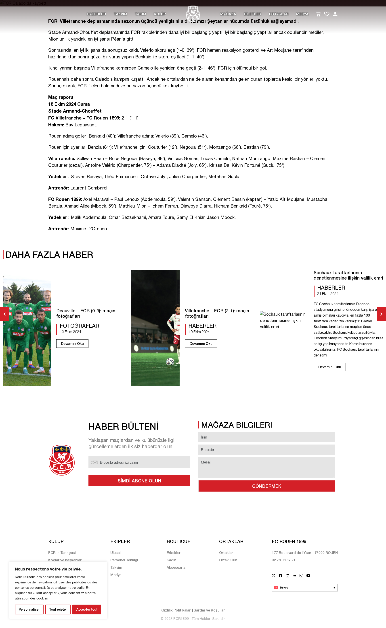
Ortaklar (278, 14)
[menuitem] (305, 587)
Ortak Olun (228, 560)
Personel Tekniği (124, 560)
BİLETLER (252, 14)
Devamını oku (72, 343)
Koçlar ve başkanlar (65, 560)
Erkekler (173, 552)
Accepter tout (86, 609)
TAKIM (140, 14)
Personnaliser (29, 609)
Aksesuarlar (177, 567)
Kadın (171, 560)
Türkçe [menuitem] (283, 587)
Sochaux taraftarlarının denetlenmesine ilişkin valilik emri (348, 275)
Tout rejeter (58, 609)
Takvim (116, 567)
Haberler (96, 14)
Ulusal (115, 552)
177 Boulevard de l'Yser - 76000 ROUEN (305, 552)
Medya (302, 14)
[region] (58, 590)
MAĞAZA (228, 14)
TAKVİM (120, 14)
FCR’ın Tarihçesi (62, 552)
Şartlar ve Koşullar (209, 610)
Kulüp (160, 14)
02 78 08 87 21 (284, 560)
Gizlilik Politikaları (176, 610)
